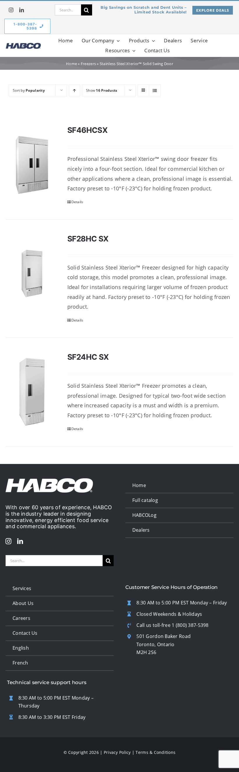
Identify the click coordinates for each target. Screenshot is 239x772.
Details (77, 201)
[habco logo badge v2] (23, 45)
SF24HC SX (88, 356)
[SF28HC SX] (32, 273)
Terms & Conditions (155, 752)
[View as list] (155, 90)
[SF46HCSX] (32, 165)
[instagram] (11, 10)
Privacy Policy (117, 752)
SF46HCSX (87, 130)
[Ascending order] (74, 90)
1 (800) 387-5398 (190, 625)
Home (71, 63)
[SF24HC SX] (32, 391)
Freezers (88, 63)
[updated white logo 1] (49, 480)
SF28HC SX (88, 238)
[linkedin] (21, 10)
